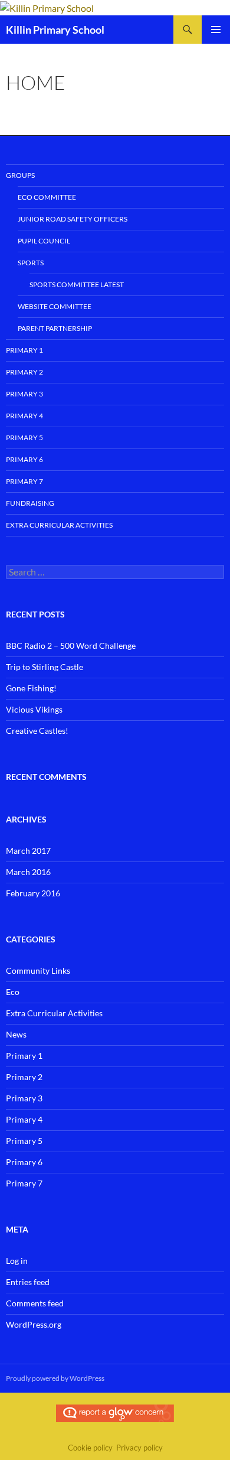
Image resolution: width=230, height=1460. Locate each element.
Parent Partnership (55, 328)
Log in (17, 1261)
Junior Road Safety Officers (72, 218)
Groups (20, 175)
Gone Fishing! (31, 688)
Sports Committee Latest (76, 284)
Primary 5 (24, 437)
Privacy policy (139, 1447)
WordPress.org (33, 1324)
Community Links (38, 970)
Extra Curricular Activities (59, 525)
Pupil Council (44, 240)
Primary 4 (24, 415)
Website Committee (54, 306)
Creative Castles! (37, 731)
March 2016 (28, 872)
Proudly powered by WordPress (55, 1378)
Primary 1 (24, 350)
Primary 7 (24, 481)
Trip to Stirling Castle (44, 667)
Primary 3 (24, 393)
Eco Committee (47, 197)
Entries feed (28, 1282)
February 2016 (33, 893)
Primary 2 (24, 372)
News (16, 1034)
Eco (12, 992)
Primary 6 (24, 459)
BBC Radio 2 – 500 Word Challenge (71, 645)
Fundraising (30, 503)
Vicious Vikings (34, 709)
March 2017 (28, 851)
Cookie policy (90, 1447)
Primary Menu (216, 29)
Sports (31, 262)
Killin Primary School (55, 29)
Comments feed (35, 1303)
